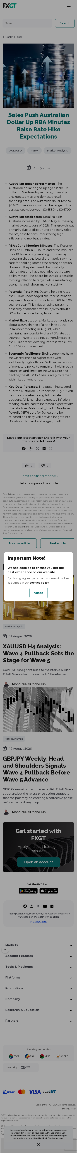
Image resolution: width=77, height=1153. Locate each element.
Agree (38, 593)
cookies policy (39, 582)
